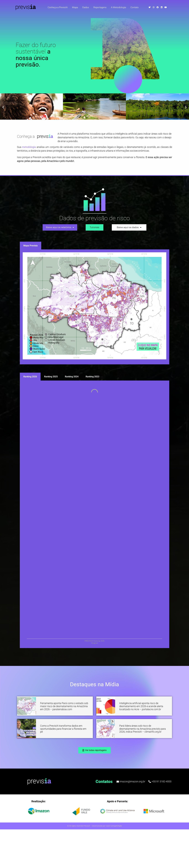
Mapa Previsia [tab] (30, 245)
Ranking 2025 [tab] (51, 376)
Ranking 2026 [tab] (30, 376)
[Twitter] (150, 7)
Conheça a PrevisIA (58, 7)
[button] (3, 107)
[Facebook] (158, 7)
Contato (134, 7)
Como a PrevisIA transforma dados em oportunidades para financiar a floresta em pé (63, 728)
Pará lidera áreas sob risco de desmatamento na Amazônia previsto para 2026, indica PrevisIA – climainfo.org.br (142, 728)
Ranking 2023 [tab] (92, 376)
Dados (85, 7)
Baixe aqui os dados (128, 227)
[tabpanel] (94, 307)
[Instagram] (154, 7)
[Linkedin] (162, 7)
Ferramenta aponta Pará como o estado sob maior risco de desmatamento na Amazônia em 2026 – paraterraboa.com (64, 706)
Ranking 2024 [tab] (71, 376)
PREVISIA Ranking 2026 (94, 641)
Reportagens (100, 7)
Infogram (94, 643)
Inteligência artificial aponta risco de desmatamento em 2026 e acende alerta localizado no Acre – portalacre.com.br (141, 706)
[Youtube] (166, 7)
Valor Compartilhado (114, 826)
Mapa (75, 7)
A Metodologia (118, 7)
